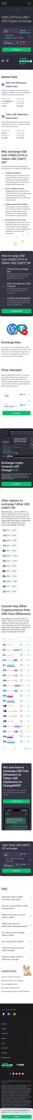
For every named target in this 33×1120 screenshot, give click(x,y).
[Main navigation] (29, 3)
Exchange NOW (16, 311)
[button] (25, 30)
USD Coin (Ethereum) (19, 9)
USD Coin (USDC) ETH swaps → (11, 977)
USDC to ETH (10, 655)
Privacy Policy (23, 1112)
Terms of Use (11, 1112)
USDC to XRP (10, 706)
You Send (6, 30)
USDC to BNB (11, 716)
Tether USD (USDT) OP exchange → (12, 980)
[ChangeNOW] (4, 3)
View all (26, 748)
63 (14, 749)
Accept (16, 1117)
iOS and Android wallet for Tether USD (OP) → (16, 991)
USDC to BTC (10, 645)
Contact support (16, 801)
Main (3, 9)
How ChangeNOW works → (10, 984)
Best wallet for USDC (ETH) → (11, 988)
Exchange (16, 49)
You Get (6, 41)
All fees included (9, 35)
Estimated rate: (9, 38)
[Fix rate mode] (17, 42)
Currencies (10, 9)
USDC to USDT (12, 670)
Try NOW (16, 484)
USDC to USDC (13, 726)
